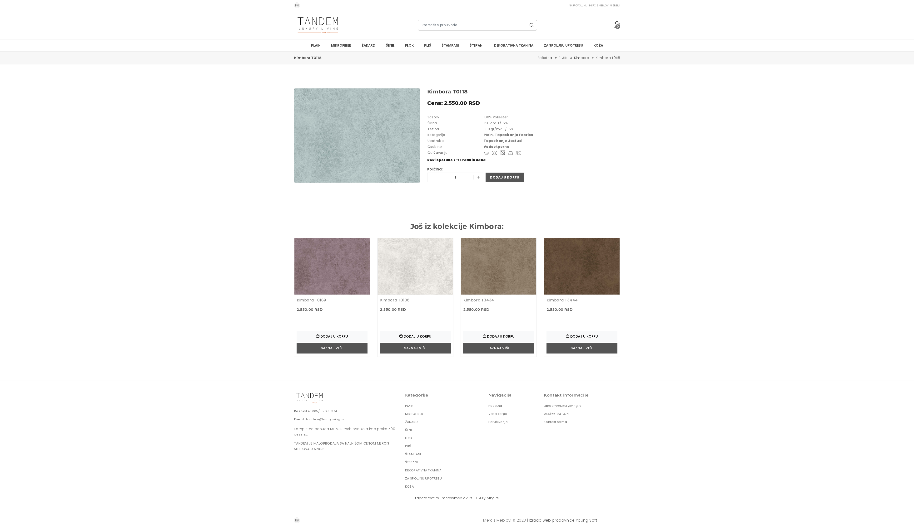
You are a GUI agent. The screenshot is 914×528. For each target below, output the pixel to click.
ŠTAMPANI (450, 45)
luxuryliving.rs (487, 498)
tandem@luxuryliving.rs (325, 419)
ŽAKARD (368, 45)
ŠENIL (390, 45)
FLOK (409, 45)
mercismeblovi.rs (457, 498)
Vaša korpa (497, 414)
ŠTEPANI (476, 45)
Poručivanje (498, 422)
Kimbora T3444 (562, 300)
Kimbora (581, 57)
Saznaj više (332, 348)
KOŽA (598, 45)
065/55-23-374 (324, 411)
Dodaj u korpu (504, 177)
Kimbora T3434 (478, 300)
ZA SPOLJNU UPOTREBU (563, 45)
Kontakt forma (555, 422)
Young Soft (586, 520)
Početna (544, 57)
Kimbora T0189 (311, 300)
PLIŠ (427, 45)
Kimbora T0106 (395, 300)
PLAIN (316, 45)
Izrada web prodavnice (552, 520)
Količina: (435, 169)
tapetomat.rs (427, 498)
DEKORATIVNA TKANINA (513, 45)
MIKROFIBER (341, 45)
